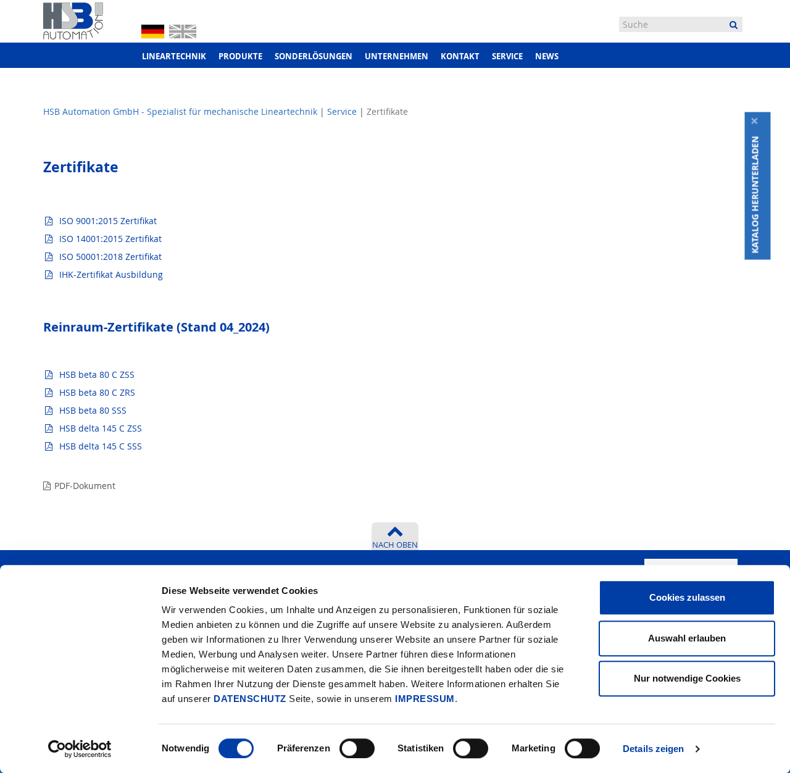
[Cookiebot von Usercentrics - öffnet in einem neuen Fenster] (80, 749)
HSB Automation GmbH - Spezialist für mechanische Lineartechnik (180, 111)
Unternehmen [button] (396, 56)
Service (342, 111)
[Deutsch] (153, 31)
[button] (758, 195)
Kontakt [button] (460, 56)
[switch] (357, 748)
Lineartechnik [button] (174, 56)
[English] (183, 30)
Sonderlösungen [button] (313, 56)
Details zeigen (653, 748)
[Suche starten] (733, 24)
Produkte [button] (240, 56)
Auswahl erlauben (687, 638)
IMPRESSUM (425, 698)
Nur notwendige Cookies (687, 678)
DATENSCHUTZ (250, 698)
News (547, 56)
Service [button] (507, 56)
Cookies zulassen (687, 597)
